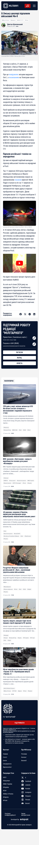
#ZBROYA (6, 480)
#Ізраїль (19, 637)
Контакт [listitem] (23, 757)
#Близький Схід (7, 430)
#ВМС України (31, 480)
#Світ (20, 430)
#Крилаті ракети (7, 483)
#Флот (29, 430)
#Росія (26, 20)
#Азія (5, 531)
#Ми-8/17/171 (20, 20)
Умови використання (25, 814)
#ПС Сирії (32, 637)
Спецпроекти (7, 764)
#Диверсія (13, 20)
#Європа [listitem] (6, 797)
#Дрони (20, 691)
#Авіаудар (6, 635)
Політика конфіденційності (10, 814)
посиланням (14, 77)
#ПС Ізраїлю (26, 637)
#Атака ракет (12, 480)
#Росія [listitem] (5, 800)
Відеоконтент (7, 767)
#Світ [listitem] (4, 790)
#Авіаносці (6, 427)
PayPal (19, 358)
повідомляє (14, 74)
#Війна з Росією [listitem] (8, 794)
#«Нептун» (6, 478)
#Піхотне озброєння (8, 589)
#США (24, 430)
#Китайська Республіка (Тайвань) (11, 536)
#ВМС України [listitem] (7, 784)
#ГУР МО (14, 691)
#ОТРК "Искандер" (17, 483)
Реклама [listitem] (24, 754)
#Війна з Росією (5, 20)
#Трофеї (29, 589)
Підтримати (19, 723)
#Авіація (5, 637)
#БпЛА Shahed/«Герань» (9, 688)
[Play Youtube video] (19, 263)
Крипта (19, 363)
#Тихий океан (28, 536)
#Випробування (7, 586)
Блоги (5, 760)
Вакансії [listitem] (23, 760)
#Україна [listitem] (6, 787)
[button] (34, 5)
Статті (5, 757)
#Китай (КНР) (17, 533)
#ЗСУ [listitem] (4, 777)
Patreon (19, 352)
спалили (18, 180)
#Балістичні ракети (21, 480)
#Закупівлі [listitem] (6, 781)
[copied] (34, 338)
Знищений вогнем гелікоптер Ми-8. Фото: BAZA (17, 227)
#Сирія (9, 640)
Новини (5, 754)
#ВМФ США (14, 430)
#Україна (30, 483)
